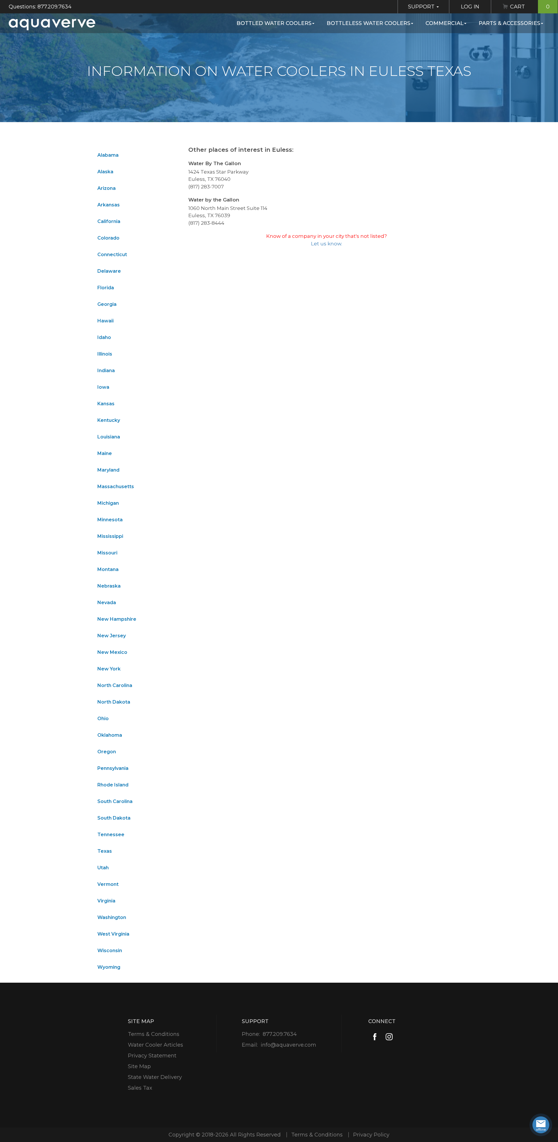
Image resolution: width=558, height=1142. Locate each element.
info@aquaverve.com (288, 1045)
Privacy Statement (152, 1055)
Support (422, 6)
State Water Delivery (155, 1077)
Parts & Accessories (509, 23)
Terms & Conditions (153, 1034)
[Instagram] (389, 1036)
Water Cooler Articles (155, 1045)
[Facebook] (374, 1036)
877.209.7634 (280, 1034)
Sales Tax (140, 1088)
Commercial (444, 23)
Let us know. (326, 244)
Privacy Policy (371, 1135)
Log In (470, 6)
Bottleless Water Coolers (368, 23)
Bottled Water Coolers (274, 23)
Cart (530, 6)
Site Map (139, 1066)
